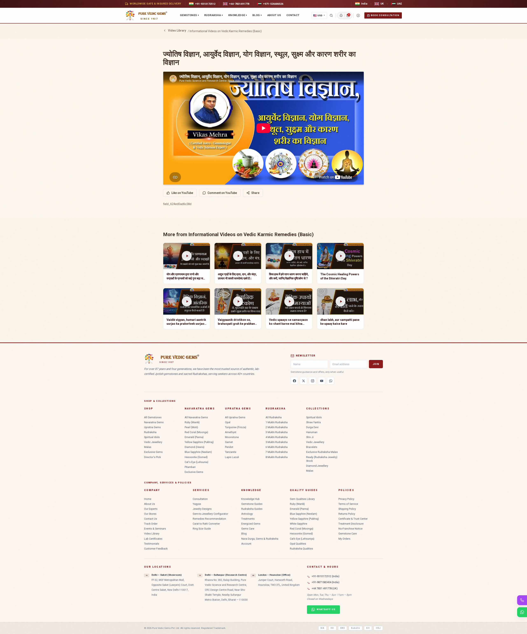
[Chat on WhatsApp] (522, 612)
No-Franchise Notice (350, 528)
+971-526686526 (273, 3)
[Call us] (522, 600)
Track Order (150, 523)
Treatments (248, 518)
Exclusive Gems (153, 452)
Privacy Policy (346, 498)
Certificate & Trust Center (353, 518)
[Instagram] (312, 380)
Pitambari (190, 467)
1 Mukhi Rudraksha (277, 422)
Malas (147, 447)
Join (376, 364)
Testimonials (151, 543)
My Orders (344, 538)
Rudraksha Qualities (301, 548)
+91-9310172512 (205, 3)
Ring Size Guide (202, 528)
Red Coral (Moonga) (196, 432)
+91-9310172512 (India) (325, 576)
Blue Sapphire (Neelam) (198, 452)
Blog (257, 15)
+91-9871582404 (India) (325, 582)
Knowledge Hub (250, 498)
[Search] (331, 15)
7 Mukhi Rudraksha (277, 452)
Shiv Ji (310, 437)
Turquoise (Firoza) (235, 427)
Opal (227, 422)
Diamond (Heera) (194, 447)
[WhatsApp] (330, 380)
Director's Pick (152, 457)
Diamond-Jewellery (317, 465)
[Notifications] (341, 15)
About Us (274, 15)
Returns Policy (346, 513)
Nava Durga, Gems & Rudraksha (259, 538)
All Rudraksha (274, 417)
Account (246, 543)
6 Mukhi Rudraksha (277, 447)
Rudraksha (213, 15)
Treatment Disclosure (351, 523)
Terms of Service (348, 503)
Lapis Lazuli (232, 457)
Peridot (229, 447)
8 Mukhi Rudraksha (277, 457)
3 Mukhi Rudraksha (277, 432)
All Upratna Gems (235, 417)
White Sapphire (298, 523)
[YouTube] (321, 380)
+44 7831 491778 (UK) (325, 588)
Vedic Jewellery (153, 442)
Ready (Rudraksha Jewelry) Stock (321, 459)
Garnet (229, 442)
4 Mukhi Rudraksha (277, 437)
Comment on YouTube (222, 193)
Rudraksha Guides (251, 508)
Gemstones (189, 15)
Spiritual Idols (152, 437)
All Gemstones (153, 417)
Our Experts (150, 508)
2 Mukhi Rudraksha (277, 427)
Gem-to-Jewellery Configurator (210, 513)
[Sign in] (358, 15)
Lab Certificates (153, 538)
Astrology (247, 513)
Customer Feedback (156, 548)
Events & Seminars (155, 528)
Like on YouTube (182, 193)
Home (147, 498)
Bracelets (311, 447)
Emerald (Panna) (194, 437)
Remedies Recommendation (209, 518)
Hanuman (311, 432)
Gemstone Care (347, 533)
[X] (303, 380)
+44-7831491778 (239, 3)
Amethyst (230, 432)
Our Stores (150, 513)
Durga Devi (312, 427)
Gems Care (247, 528)
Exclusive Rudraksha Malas (322, 452)
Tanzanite (230, 452)
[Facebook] (294, 380)
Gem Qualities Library (302, 498)
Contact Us (150, 518)
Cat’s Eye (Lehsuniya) (302, 538)
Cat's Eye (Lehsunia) (196, 462)
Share (255, 193)
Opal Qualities (298, 543)
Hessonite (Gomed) (196, 457)
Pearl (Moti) (191, 427)
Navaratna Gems (154, 422)
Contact (293, 15)
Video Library (177, 30)
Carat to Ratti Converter (206, 523)
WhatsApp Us (326, 609)
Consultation (200, 498)
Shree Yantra (313, 422)
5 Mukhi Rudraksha (277, 442)
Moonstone (232, 437)
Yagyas (197, 503)
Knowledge (237, 15)
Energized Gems (250, 523)
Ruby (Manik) (192, 422)
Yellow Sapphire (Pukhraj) (199, 442)
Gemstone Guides (251, 503)
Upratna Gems (152, 427)
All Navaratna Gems (196, 417)
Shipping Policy (347, 508)
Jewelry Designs (202, 508)
